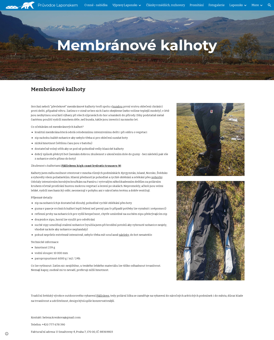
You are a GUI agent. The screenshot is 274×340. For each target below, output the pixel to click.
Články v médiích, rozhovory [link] (165, 5)
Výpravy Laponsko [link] (124, 5)
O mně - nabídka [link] (96, 5)
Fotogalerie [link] (217, 5)
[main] (137, 45)
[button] (269, 5)
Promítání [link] (197, 5)
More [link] (255, 5)
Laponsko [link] (236, 5)
